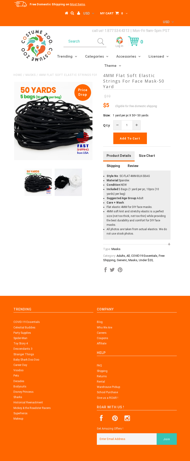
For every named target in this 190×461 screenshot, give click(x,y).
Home (17, 75)
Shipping (102, 371)
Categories (94, 56)
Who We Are (104, 327)
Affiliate (101, 343)
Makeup (18, 418)
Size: (107, 115)
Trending (65, 56)
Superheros (20, 413)
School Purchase (107, 392)
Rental (101, 381)
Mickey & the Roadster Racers (32, 408)
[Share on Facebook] (105, 270)
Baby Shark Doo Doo (26, 359)
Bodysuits (19, 386)
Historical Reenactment (28, 402)
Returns (102, 376)
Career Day (20, 365)
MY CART (111, 13)
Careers (102, 332)
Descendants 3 (22, 348)
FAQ (99, 365)
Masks (30, 75)
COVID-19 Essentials (26, 322)
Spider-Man (20, 338)
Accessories (126, 56)
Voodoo (18, 370)
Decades (18, 381)
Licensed (156, 56)
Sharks (17, 397)
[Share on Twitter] (112, 270)
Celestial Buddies (24, 327)
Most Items (77, 4)
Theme (110, 66)
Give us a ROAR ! (107, 397)
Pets (16, 375)
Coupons (102, 338)
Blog (100, 322)
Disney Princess (23, 391)
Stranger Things (23, 354)
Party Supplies (22, 332)
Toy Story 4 (20, 343)
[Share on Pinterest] (120, 270)
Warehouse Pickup (108, 387)
